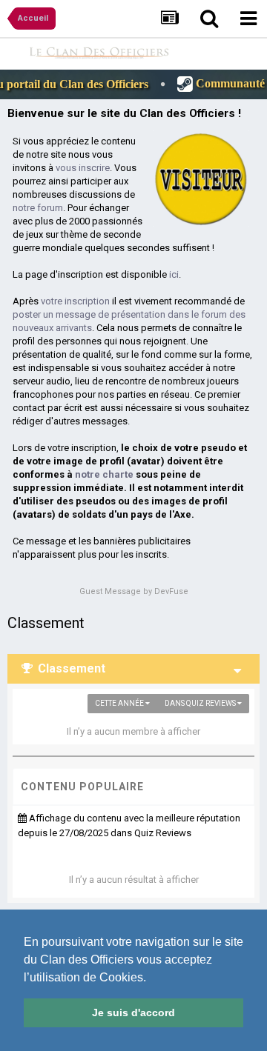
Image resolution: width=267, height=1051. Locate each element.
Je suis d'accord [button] (133, 1012)
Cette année (120, 703)
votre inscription (75, 301)
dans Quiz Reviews (201, 703)
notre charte (104, 474)
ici (174, 274)
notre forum (38, 207)
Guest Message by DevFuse (133, 591)
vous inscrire (83, 167)
